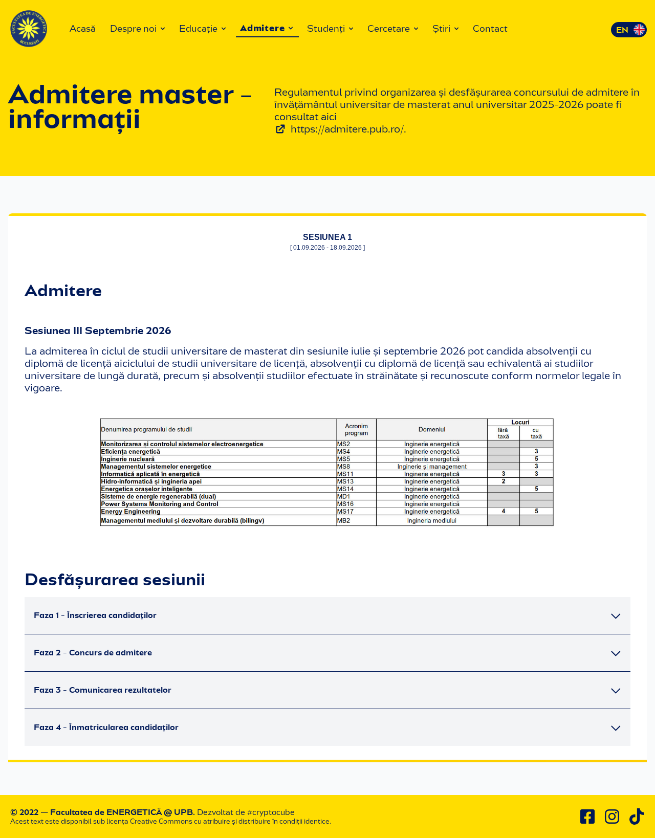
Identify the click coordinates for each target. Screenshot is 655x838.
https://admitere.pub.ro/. (348, 129)
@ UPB (178, 812)
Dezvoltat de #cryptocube (246, 812)
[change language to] (629, 29)
